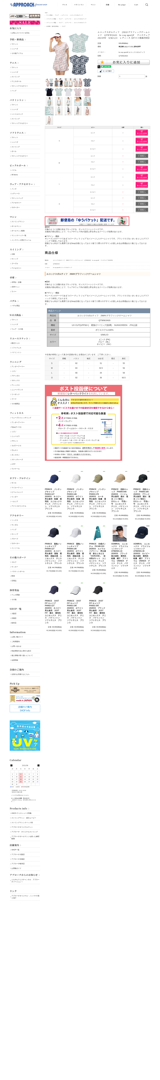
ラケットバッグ (17, 198)
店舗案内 (14, 845)
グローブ (14, 539)
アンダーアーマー (18, 366)
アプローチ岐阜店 (18, 864)
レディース (65, 15)
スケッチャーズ (17, 459)
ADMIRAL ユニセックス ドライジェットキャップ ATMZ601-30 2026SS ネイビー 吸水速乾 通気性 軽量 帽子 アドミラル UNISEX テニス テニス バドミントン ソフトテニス (142, 556)
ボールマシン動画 (18, 231)
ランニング (15, 361)
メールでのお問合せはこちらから (20, 795)
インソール (15, 548)
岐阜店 (13, 623)
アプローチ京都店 (18, 859)
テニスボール (16, 81)
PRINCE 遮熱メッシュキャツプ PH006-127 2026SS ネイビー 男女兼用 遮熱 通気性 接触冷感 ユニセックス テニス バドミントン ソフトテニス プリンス (54, 553)
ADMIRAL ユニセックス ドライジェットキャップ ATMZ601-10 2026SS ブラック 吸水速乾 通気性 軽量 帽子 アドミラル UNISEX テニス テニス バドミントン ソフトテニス (120, 556)
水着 (13, 254)
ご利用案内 (15, 641)
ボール (13, 151)
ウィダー (14, 497)
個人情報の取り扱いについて (22, 655)
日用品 (13, 581)
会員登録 (14, 660)
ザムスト (14, 450)
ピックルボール (18, 165)
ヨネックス (15, 380)
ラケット (14, 44)
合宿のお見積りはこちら (20, 674)
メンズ (13, 189)
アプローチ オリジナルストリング (24, 832)
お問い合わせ (16, 646)
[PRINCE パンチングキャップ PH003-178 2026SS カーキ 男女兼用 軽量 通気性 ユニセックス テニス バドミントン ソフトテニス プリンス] (97, 478)
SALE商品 (15, 314)
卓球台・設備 (16, 282)
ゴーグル (14, 263)
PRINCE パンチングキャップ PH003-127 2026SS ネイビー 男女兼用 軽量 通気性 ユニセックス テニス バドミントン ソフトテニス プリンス (54, 499)
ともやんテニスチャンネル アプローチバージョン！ (25, 881)
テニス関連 (15, 595)
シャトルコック (17, 114)
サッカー (14, 567)
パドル (13, 170)
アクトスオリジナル (18, 506)
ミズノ (13, 371)
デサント (14, 441)
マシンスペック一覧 (18, 235)
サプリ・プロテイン (20, 478)
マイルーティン (17, 487)
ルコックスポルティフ (76, 15)
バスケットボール (18, 571)
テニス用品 (49, 15)
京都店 (13, 618)
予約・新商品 (17, 39)
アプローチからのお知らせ (24, 874)
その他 (13, 599)
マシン (93, 5)
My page (122, 5)
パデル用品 (15, 306)
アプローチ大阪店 (18, 854)
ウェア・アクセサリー (21, 184)
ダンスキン (15, 455)
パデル (13, 300)
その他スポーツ (18, 557)
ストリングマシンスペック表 (22, 822)
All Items (14, 175)
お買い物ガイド (17, 637)
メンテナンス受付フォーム (21, 240)
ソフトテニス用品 (51, 19)
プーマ (13, 399)
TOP (46, 12)
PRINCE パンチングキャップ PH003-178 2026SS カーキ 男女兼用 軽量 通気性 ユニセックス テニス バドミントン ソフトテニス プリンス (98, 499)
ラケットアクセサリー (19, 86)
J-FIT (13, 464)
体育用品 (14, 590)
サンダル (14, 525)
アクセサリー (16, 203)
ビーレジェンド (17, 492)
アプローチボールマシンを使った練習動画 (25, 837)
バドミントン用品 (51, 22)
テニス (64, 5)
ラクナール (15, 469)
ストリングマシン (18, 221)
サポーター (15, 207)
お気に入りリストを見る (20, 33)
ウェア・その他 (17, 329)
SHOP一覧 (16, 608)
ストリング (15, 77)
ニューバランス (17, 390)
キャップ (14, 259)
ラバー (13, 291)
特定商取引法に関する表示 (21, 651)
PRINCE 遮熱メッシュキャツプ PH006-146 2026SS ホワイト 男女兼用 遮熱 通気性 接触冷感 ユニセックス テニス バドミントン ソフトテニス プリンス (76, 553)
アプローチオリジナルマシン (22, 827)
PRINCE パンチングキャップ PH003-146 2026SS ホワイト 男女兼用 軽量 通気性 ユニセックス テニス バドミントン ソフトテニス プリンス (76, 499)
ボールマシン (16, 226)
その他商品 (15, 404)
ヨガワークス (16, 446)
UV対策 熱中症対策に (52, 26)
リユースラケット (19, 338)
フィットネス (17, 413)
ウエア (63, 26)
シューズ (14, 49)
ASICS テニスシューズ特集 (21, 813)
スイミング (15, 249)
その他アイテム (17, 53)
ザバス (13, 483)
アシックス (15, 385)
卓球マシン (15, 287)
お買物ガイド (16, 868)
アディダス (15, 376)
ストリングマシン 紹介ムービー (23, 818)
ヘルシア (14, 501)
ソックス (14, 520)
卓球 (12, 277)
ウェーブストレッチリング (21, 418)
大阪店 (13, 613)
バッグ (13, 91)
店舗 (107, 5)
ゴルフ (13, 562)
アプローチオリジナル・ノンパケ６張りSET (25, 897)
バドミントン (79, 5)
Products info (18, 808)
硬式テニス (15, 343)
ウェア (57, 15)
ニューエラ (15, 436)
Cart (136, 5)
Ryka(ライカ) (16, 427)
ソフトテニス (17, 132)
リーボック (15, 394)
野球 (13, 576)
